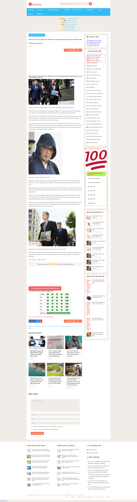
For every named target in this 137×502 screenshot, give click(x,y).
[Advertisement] (55, 64)
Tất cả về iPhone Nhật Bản (94, 90)
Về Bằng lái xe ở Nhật (93, 115)
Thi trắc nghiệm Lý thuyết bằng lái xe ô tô (58, 313)
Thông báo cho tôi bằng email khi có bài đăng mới (45, 429)
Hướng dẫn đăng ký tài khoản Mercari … (98, 223)
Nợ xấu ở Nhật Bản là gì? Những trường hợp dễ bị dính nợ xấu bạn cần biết (41, 473)
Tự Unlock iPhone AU (93, 102)
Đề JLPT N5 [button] (92, 186)
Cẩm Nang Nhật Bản (31, 495)
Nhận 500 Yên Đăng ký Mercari (70, 18)
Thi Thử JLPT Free (70, 20)
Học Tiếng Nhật (92, 78)
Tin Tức (74, 497)
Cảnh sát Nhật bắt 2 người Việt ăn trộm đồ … (98, 319)
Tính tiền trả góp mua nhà (94, 42)
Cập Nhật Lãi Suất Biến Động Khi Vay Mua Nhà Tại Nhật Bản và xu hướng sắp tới (40, 479)
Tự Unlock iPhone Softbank (94, 105)
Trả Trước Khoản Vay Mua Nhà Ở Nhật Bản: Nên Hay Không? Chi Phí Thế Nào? (41, 456)
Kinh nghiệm (82, 497)
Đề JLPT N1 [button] (92, 203)
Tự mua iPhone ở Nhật (69, 28)
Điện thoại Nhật (90, 497)
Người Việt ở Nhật (35, 35)
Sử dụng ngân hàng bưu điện (95, 127)
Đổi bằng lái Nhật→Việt (94, 121)
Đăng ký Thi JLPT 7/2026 (70, 22)
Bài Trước (69, 50)
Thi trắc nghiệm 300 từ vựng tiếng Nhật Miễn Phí (45, 288)
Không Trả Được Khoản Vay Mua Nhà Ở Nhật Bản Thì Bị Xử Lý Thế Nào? (40, 461)
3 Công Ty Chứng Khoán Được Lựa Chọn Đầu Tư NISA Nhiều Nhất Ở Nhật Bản (71, 479)
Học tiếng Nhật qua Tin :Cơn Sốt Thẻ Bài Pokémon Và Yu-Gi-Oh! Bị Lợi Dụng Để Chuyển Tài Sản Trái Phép (73, 381)
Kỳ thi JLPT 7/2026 (94, 59)
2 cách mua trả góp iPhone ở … (97, 216)
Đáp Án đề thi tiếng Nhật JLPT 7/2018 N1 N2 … (98, 303)
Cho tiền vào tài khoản (93, 130)
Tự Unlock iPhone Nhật (69, 30)
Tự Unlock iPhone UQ (93, 108)
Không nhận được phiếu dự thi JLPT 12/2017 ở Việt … (98, 281)
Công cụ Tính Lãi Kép (93, 45)
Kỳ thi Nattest (91, 87)
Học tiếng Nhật (54, 10)
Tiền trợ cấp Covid (92, 72)
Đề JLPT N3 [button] (92, 194)
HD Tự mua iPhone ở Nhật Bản (95, 93)
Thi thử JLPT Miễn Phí (94, 60)
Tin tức (58, 326)
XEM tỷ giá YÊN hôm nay (94, 75)
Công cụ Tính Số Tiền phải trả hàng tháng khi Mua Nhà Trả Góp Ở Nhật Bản (41, 450)
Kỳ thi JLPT (78, 10)
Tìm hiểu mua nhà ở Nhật (71, 24)
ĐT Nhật (67, 10)
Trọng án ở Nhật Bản (65, 326)
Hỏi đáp (108, 497)
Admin (31, 46)
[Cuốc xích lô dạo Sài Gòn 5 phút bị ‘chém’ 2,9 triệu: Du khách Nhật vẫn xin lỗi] (73, 342)
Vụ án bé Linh (74, 326)
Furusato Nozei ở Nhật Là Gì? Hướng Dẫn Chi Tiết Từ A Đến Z (70, 450)
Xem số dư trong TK (93, 133)
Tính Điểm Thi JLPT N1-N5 (95, 40)
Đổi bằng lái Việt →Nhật (94, 118)
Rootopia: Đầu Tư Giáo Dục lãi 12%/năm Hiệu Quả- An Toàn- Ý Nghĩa (71, 473)
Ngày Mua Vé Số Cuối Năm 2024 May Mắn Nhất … (97, 334)
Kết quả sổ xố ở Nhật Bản (94, 69)
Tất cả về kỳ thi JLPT (93, 84)
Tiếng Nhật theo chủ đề (93, 81)
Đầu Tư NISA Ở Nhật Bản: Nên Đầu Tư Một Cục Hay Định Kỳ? (71, 461)
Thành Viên (39, 14)
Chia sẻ (90, 10)
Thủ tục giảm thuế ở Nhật (94, 55)
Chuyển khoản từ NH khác (94, 139)
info (31, 14)
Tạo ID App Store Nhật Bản (94, 112)
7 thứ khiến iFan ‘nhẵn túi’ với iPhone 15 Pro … (98, 296)
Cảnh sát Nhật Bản (36, 326)
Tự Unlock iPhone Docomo (94, 99)
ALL (67, 294)
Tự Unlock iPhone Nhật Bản (95, 96)
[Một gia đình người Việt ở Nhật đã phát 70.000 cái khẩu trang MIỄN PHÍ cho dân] (37, 342)
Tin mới (40, 10)
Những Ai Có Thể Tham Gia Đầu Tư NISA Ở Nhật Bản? (70, 484)
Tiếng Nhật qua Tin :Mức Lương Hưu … (98, 261)
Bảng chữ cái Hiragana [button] (95, 178)
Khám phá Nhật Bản (93, 142)
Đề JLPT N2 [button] (92, 199)
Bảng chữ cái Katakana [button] (95, 182)
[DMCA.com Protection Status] (3, 501)
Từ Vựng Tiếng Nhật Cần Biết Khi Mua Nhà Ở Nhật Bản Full (40, 484)
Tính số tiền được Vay (93, 44)
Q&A (100, 10)
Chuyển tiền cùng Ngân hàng (95, 136)
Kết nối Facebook (92, 449)
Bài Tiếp (77, 50)
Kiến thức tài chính (70, 26)
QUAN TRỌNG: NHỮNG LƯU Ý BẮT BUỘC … (98, 248)
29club (89, 461)
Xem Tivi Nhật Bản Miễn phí (95, 124)
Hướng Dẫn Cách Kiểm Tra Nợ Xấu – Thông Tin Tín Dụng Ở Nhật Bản (40, 467)
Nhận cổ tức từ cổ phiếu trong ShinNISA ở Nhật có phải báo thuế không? (70, 456)
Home (31, 10)
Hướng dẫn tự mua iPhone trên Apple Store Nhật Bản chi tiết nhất (98, 476)
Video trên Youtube (93, 452)
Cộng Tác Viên (71, 387)
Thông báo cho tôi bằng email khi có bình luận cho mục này (48, 426)
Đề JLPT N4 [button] (92, 190)
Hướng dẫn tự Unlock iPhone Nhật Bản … (97, 235)
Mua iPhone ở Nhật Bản (94, 57)
